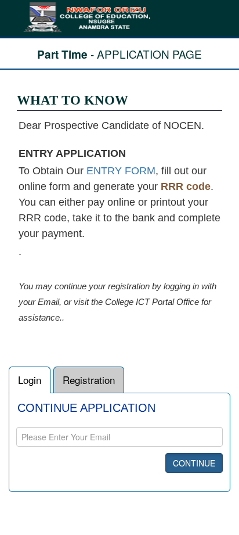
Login (29, 379)
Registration (89, 379)
